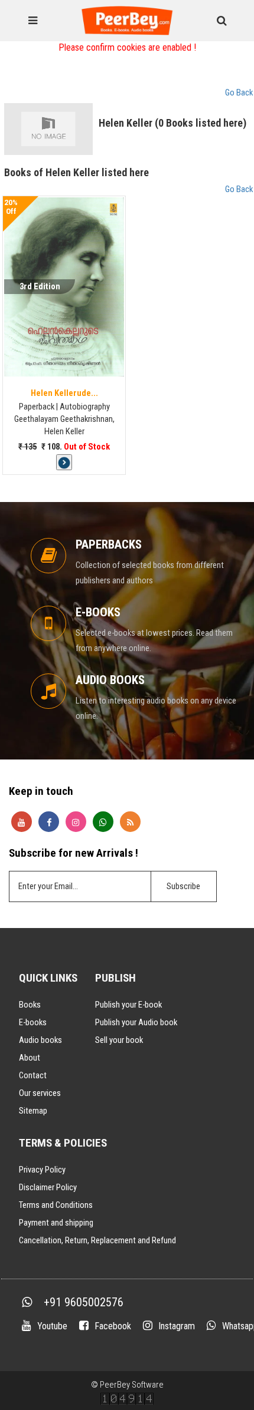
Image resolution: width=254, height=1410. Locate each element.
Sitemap (33, 1110)
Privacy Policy (42, 1169)
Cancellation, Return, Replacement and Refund (97, 1240)
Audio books (40, 1040)
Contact (33, 1075)
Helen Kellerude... (64, 393)
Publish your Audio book (136, 1022)
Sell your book (119, 1040)
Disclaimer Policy (48, 1187)
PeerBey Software (132, 1384)
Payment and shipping (56, 1222)
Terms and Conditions (56, 1205)
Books (30, 1004)
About (29, 1057)
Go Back (239, 92)
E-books (33, 1022)
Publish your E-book (128, 1004)
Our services (40, 1093)
